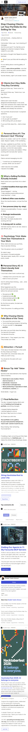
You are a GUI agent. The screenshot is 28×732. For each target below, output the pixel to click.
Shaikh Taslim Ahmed (11, 17)
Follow (14, 582)
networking (17, 32)
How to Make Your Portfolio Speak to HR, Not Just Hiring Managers (13, 605)
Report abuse (19, 519)
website (10, 32)
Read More (5, 499)
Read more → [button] (5, 569)
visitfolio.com (16, 20)
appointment (5, 35)
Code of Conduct (10, 519)
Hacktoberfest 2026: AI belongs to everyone (11, 679)
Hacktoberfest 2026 (6, 688)
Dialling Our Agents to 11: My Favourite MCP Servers (13, 548)
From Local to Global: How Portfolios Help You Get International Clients (14, 613)
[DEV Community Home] (6, 2)
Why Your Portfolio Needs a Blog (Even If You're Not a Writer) (12, 620)
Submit (6, 515)
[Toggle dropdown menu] (26, 444)
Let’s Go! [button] (5, 729)
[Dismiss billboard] (26, 698)
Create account (22, 2)
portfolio (4, 32)
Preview (14, 515)
